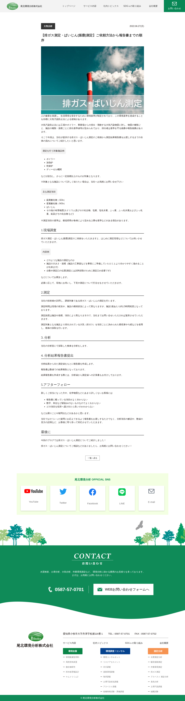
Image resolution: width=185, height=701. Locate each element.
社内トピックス (111, 6)
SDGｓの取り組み (132, 6)
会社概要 (153, 6)
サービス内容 (89, 6)
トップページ (68, 6)
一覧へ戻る (92, 458)
